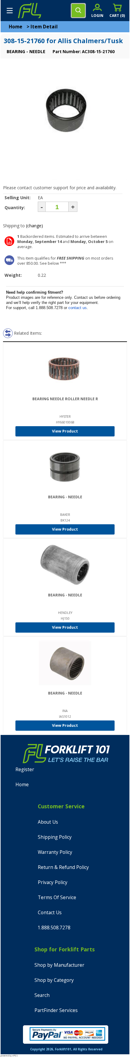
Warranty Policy (55, 852)
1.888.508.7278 (54, 927)
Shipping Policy (55, 837)
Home (15, 27)
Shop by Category (54, 980)
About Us (48, 822)
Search (42, 995)
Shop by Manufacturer (59, 965)
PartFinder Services (56, 1010)
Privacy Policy (52, 882)
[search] (78, 10)
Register (24, 769)
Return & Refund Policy (63, 867)
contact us (77, 307)
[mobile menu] (9, 10)
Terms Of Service (57, 897)
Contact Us (50, 912)
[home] (29, 10)
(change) (34, 225)
